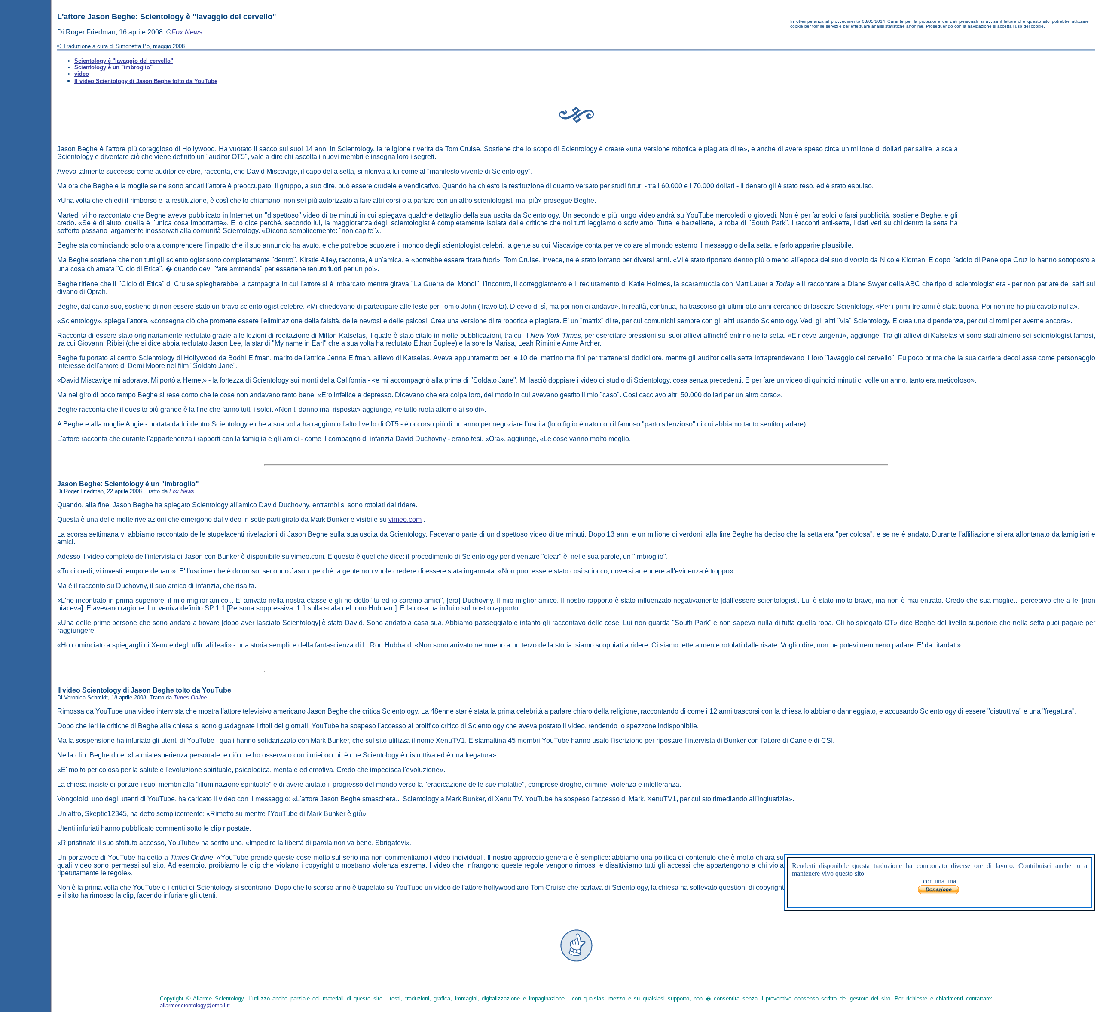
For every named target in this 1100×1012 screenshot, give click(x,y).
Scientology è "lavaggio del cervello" (123, 61)
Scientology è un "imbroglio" (113, 67)
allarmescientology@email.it (195, 1005)
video (81, 74)
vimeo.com (405, 519)
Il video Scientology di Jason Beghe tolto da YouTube (145, 81)
